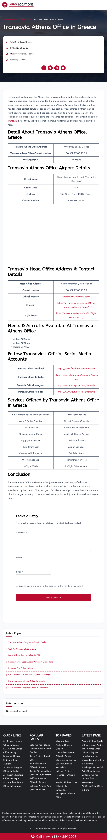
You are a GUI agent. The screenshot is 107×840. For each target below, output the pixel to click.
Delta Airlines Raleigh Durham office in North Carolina (40, 748)
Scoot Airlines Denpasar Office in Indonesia (27, 688)
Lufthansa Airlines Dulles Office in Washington (90, 778)
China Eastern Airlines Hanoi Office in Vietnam (28, 675)
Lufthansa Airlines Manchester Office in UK (65, 774)
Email (19, 571)
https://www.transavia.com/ (22, 53)
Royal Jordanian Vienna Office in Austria (25, 681)
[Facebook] (43, 67)
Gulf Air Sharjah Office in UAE (21, 649)
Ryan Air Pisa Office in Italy (19, 668)
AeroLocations (9, 19)
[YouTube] (63, 67)
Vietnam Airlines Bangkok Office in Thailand (27, 642)
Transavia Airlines (24, 19)
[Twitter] (50, 67)
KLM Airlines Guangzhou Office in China (65, 793)
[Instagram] (56, 67)
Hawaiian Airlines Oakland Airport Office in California (93, 760)
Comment (21, 532)
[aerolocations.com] (18, 4)
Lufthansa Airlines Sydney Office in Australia (11, 760)
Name (20, 557)
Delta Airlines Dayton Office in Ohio (23, 655)
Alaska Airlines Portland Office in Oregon (64, 745)
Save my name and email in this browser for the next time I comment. (51, 586)
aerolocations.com (47, 828)
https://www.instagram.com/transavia (76, 385)
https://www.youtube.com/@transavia (76, 391)
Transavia (12, 120)
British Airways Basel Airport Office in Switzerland (29, 662)
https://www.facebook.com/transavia (76, 368)
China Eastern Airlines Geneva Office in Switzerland (66, 763)
